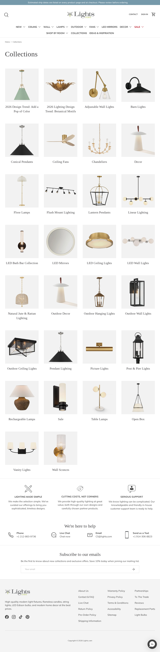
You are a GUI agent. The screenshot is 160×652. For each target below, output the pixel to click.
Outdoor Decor (60, 313)
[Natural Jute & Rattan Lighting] (22, 292)
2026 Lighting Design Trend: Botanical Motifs (60, 109)
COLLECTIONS (79, 33)
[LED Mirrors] (60, 241)
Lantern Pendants (99, 212)
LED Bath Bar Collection (22, 263)
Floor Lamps (22, 212)
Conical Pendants (22, 161)
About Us (83, 590)
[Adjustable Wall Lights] (99, 85)
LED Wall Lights (138, 263)
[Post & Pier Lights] (138, 347)
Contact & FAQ (86, 596)
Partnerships (141, 590)
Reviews (139, 602)
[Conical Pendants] (22, 140)
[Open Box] (138, 397)
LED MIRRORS (109, 27)
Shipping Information (89, 620)
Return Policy (85, 608)
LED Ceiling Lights (99, 263)
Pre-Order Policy (87, 614)
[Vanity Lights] (22, 448)
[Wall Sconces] (60, 448)
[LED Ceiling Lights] (99, 241)
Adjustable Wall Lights (99, 106)
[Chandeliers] (99, 140)
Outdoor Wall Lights (138, 313)
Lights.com (87, 641)
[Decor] (138, 140)
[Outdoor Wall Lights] (138, 292)
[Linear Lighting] (138, 191)
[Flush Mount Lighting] (60, 191)
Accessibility (114, 608)
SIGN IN (145, 15)
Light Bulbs (141, 614)
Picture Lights (99, 368)
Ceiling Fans (61, 161)
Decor (138, 161)
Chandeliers (99, 161)
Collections (17, 42)
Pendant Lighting (61, 368)
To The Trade (142, 596)
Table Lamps (99, 419)
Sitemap (112, 614)
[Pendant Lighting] (60, 347)
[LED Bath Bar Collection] (22, 241)
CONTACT (133, 15)
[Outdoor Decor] (60, 292)
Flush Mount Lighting (61, 212)
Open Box (138, 419)
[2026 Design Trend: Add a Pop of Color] (22, 85)
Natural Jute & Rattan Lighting (22, 316)
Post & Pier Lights (138, 368)
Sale (60, 419)
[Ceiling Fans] (60, 140)
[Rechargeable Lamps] (22, 397)
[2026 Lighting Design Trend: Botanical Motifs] (60, 85)
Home (7, 42)
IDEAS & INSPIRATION (101, 33)
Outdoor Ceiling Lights (22, 368)
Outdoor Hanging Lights (99, 313)
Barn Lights (138, 106)
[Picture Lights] (99, 347)
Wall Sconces (60, 469)
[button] (154, 14)
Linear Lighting (138, 212)
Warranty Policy (116, 590)
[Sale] (60, 397)
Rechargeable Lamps (22, 419)
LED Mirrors (60, 263)
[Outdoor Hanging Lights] (99, 292)
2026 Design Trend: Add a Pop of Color (21, 109)
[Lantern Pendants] (99, 191)
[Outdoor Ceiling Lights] (22, 347)
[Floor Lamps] (22, 191)
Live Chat (83, 602)
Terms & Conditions (118, 602)
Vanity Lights (21, 469)
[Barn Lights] (138, 85)
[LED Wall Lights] (138, 241)
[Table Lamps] (99, 397)
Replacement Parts (145, 608)
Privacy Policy (115, 596)
